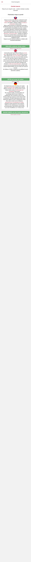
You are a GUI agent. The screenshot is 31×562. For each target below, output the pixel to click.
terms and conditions (17, 55)
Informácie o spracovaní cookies (10, 33)
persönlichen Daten (11, 87)
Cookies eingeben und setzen (15, 114)
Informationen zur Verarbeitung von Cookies (14, 102)
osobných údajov (8, 21)
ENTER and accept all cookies (15, 79)
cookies (5, 22)
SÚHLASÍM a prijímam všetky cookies (16, 46)
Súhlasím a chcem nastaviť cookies (15, 48)
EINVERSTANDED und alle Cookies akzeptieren (15, 112)
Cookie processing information (15, 63)
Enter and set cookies (15, 81)
